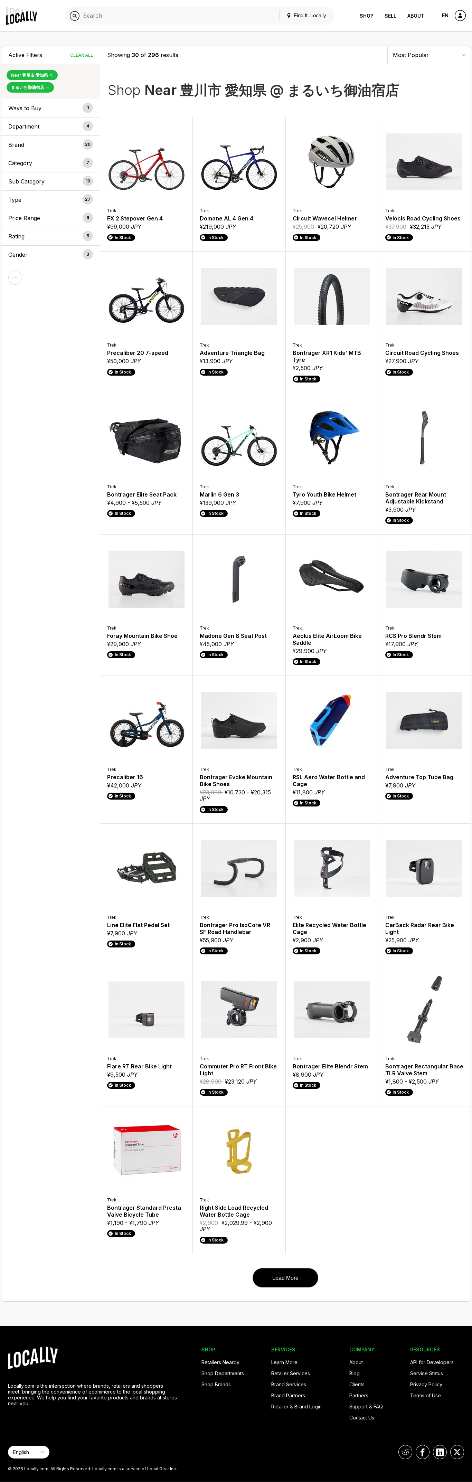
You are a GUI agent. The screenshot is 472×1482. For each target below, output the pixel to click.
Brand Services (288, 1384)
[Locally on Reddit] (405, 1452)
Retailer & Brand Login (296, 1406)
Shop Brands (216, 1384)
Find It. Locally (309, 15)
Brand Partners (288, 1395)
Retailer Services (290, 1373)
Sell (390, 16)
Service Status (426, 1373)
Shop (367, 16)
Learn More (284, 1362)
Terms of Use (425, 1395)
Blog (354, 1373)
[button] (50, 108)
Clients (357, 1384)
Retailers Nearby (220, 1362)
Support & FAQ (366, 1406)
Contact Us (361, 1417)
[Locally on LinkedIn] (440, 1452)
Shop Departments (222, 1373)
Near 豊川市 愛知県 (30, 75)
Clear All (81, 55)
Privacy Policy (426, 1384)
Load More (285, 1278)
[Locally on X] (457, 1452)
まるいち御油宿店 (28, 87)
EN (445, 15)
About (415, 16)
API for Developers (432, 1362)
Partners (358, 1395)
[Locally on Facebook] (422, 1452)
